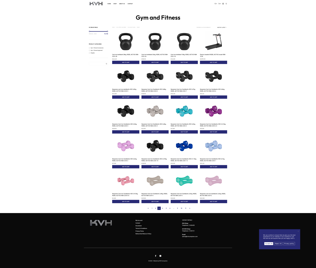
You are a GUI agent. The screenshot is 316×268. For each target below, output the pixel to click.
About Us (122, 3)
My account (139, 220)
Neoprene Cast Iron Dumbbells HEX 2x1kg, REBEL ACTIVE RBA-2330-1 (212, 160)
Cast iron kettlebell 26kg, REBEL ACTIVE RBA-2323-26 (154, 55)
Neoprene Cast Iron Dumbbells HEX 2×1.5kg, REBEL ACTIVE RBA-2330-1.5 (183, 160)
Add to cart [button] (125, 62)
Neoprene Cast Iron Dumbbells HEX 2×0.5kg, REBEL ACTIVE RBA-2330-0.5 (125, 194)
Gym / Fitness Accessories (97, 48)
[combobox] (219, 27)
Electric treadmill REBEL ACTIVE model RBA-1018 (213, 55)
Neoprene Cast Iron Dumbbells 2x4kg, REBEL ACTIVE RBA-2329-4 (154, 194)
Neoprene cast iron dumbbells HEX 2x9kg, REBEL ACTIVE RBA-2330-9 (124, 90)
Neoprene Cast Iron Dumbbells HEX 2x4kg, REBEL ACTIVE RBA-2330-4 (153, 125)
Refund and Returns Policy (143, 234)
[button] (215, 4)
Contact (130, 3)
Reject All (278, 243)
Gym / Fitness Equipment (97, 50)
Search (106, 63)
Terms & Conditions (141, 228)
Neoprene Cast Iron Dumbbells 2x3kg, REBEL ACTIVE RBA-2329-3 (184, 194)
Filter (106, 33)
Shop (115, 3)
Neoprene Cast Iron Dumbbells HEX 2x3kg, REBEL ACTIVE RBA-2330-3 (183, 125)
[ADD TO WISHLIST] (126, 48)
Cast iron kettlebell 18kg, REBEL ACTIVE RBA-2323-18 (184, 55)
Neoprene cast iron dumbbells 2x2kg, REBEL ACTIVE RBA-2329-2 (213, 194)
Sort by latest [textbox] (221, 27)
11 (185, 208)
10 (181, 208)
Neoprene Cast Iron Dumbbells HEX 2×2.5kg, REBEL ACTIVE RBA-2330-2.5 (213, 125)
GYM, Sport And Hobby (121, 27)
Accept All (268, 243)
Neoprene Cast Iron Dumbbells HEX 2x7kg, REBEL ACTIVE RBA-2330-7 (183, 90)
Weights (93, 53)
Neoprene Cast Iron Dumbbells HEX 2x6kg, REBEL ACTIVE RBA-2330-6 (212, 90)
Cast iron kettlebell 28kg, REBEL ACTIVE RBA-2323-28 (125, 55)
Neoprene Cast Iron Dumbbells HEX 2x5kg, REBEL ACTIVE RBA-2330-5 (124, 125)
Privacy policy (289, 243)
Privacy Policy (140, 231)
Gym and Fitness (131, 27)
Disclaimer (139, 226)
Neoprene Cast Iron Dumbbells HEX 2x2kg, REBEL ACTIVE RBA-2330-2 (124, 160)
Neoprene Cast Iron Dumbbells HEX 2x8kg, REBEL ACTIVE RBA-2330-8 (153, 90)
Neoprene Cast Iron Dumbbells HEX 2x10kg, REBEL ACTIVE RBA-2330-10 (154, 160)
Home (109, 3)
